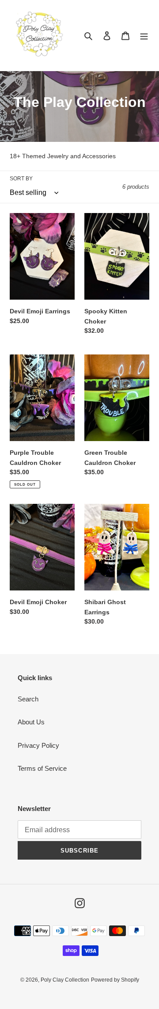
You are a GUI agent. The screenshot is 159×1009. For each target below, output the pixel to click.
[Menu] (144, 35)
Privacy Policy (38, 745)
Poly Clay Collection (65, 980)
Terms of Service (42, 768)
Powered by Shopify (115, 980)
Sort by (21, 178)
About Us (31, 722)
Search (28, 699)
